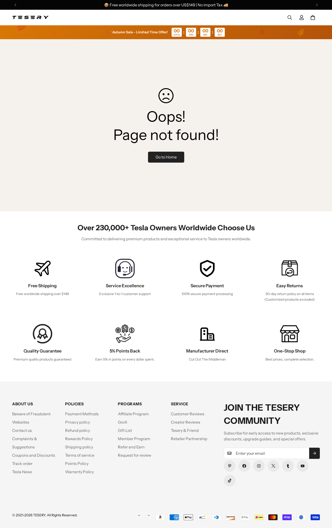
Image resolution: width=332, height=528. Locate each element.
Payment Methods (82, 413)
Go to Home (166, 157)
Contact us (22, 430)
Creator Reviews (185, 422)
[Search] (289, 17)
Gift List (125, 430)
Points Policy (76, 463)
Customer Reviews (187, 413)
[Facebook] (244, 466)
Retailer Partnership (189, 438)
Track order (22, 463)
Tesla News (22, 471)
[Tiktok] (230, 480)
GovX (122, 422)
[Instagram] (259, 466)
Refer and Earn (131, 447)
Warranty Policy (79, 471)
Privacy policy (77, 422)
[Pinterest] (230, 466)
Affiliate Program (133, 413)
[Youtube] (302, 466)
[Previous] (15, 5)
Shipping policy (79, 447)
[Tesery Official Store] (30, 17)
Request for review (134, 455)
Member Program (134, 438)
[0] (312, 17)
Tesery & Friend (185, 430)
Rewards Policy (79, 438)
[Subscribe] (314, 453)
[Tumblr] (288, 466)
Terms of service (79, 455)
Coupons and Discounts (33, 455)
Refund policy (77, 430)
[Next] (316, 5)
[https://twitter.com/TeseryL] (273, 466)
